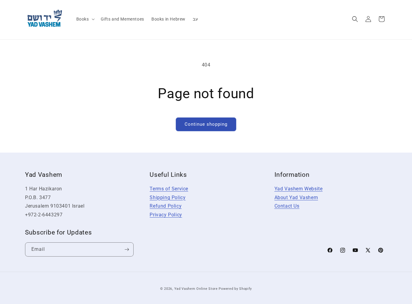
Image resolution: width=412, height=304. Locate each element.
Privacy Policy (166, 215)
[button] (85, 19)
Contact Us (286, 206)
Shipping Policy (167, 197)
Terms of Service (169, 189)
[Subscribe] (126, 249)
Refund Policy (166, 206)
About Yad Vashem (296, 197)
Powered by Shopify (235, 289)
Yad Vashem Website (298, 189)
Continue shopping (206, 124)
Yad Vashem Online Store (196, 289)
